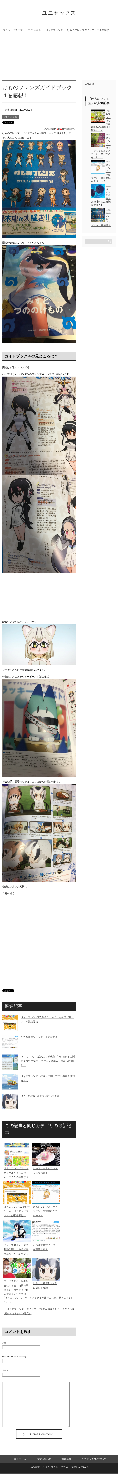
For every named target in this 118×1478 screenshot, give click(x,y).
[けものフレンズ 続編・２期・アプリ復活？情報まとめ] (10, 1091)
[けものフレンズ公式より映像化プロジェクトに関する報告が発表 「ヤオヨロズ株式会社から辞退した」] (10, 1072)
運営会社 (66, 1463)
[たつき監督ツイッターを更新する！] (10, 1052)
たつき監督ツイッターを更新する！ (40, 1041)
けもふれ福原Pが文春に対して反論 (40, 1100)
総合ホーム (20, 1463)
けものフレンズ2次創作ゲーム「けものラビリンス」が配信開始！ (17, 1215)
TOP (15, 30)
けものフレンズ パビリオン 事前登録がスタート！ (45, 1215)
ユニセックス (59, 13)
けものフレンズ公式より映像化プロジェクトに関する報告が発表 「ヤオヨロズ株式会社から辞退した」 (48, 1065)
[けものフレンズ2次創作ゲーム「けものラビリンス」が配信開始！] (10, 1032)
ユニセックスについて (94, 1463)
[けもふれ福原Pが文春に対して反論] (10, 1111)
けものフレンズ (10, 121)
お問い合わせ (43, 1463)
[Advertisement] (59, 61)
